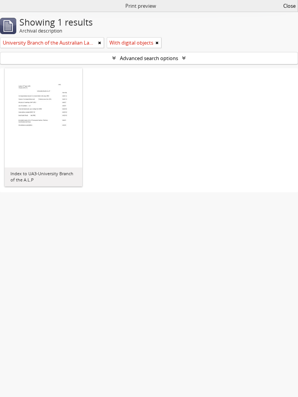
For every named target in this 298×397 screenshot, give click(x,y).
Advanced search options (149, 58)
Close (289, 5)
